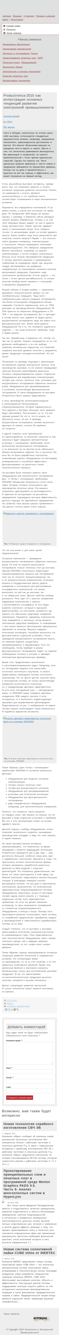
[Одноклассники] (11, 1009)
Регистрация (17, 19)
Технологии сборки (13, 67)
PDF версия (9, 127)
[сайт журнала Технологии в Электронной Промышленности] (47, 1314)
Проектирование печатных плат (19, 57)
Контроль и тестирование (16, 53)
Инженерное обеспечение (16, 44)
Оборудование (28, 62)
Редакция (17, 16)
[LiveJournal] (17, 1009)
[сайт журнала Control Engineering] (11, 1324)
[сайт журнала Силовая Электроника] (29, 1314)
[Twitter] (9, 1009)
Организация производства (17, 48)
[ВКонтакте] (6, 1009)
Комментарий (14, 1040)
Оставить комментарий (18, 1006)
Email (9, 1077)
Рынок (34, 53)
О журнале (29, 16)
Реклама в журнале (45, 16)
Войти (5, 19)
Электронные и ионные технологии (21, 71)
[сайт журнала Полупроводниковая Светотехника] (20, 1319)
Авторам (7, 16)
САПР (40, 57)
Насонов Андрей (11, 116)
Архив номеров (14, 33)
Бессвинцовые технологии (16, 80)
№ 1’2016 (7, 121)
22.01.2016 (12, 1000)
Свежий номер (13, 26)
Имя (9, 1068)
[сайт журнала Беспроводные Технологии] (41, 1319)
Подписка (11, 29)
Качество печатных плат (15, 76)
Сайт (8, 1087)
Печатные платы (11, 62)
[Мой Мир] (14, 1009)
